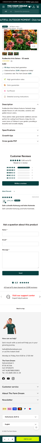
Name (4, 230)
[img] (7, 197)
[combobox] (20, 11)
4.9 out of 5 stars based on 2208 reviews (20, 287)
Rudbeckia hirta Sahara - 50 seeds (12, 28)
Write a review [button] (20, 183)
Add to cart (28, 439)
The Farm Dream (12, 431)
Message (5, 250)
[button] (11, 167)
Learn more (34, 2)
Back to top (20, 308)
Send (20, 273)
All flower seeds (14, 26)
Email (4, 240)
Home (5, 26)
